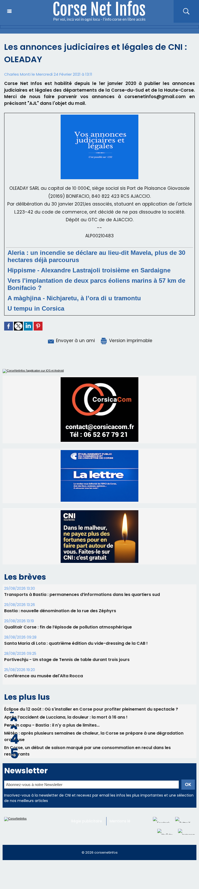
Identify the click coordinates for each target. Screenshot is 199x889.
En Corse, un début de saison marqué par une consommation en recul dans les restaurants (87, 763)
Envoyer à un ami (75, 340)
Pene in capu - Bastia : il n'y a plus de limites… (52, 737)
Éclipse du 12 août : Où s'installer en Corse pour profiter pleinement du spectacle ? (91, 721)
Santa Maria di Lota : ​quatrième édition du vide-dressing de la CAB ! (76, 655)
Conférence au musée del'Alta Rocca (43, 688)
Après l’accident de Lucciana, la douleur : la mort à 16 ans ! (65, 729)
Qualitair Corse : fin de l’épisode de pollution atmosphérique (68, 639)
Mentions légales (125, 833)
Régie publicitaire (86, 833)
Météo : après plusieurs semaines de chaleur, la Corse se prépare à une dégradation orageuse (93, 748)
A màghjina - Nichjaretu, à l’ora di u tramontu (74, 298)
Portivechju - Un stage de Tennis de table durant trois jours (67, 671)
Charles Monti (17, 74)
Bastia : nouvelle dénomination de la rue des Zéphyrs (60, 623)
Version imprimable (130, 340)
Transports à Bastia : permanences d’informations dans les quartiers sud (82, 606)
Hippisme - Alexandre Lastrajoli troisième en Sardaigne (89, 270)
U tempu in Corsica (36, 308)
